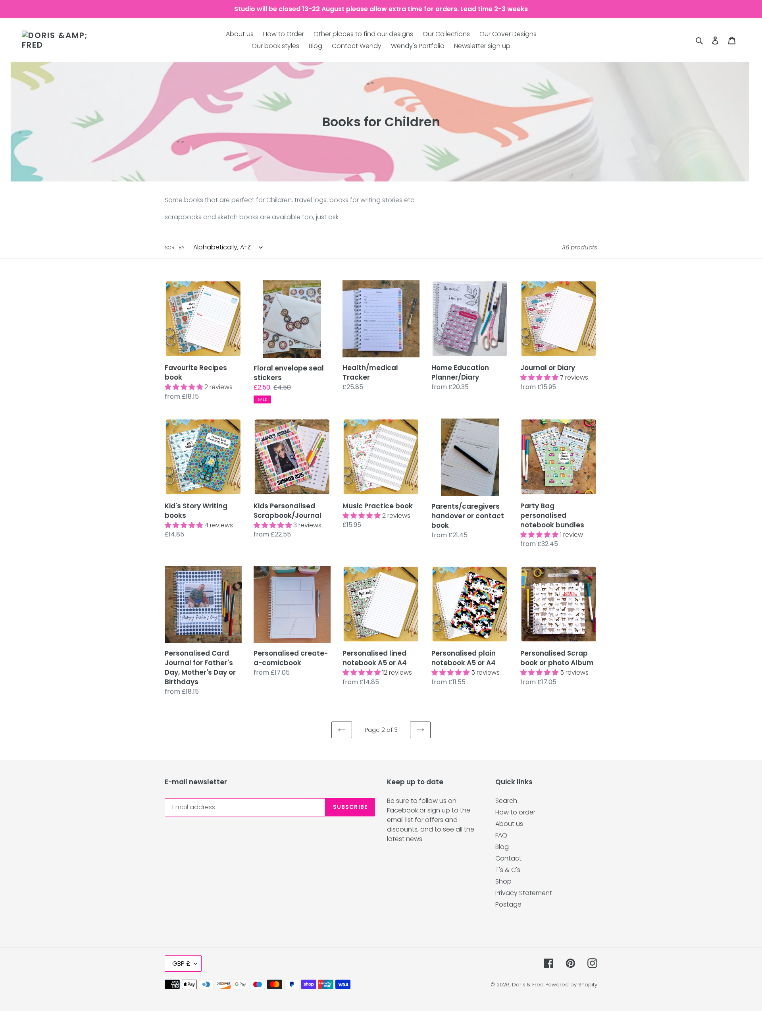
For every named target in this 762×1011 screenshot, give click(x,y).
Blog (502, 846)
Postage (508, 904)
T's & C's (507, 869)
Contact (508, 858)
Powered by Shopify (571, 984)
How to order (515, 812)
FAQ (501, 835)
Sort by (175, 247)
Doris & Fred (528, 984)
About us (509, 823)
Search (506, 800)
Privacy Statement (523, 892)
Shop (503, 881)
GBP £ (181, 963)
